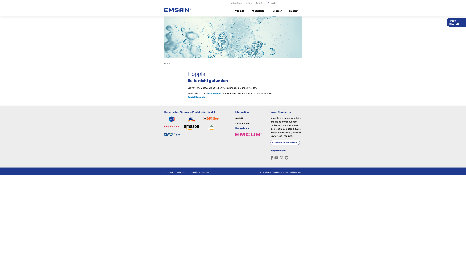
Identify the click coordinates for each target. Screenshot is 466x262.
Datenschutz (182, 172)
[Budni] (171, 119)
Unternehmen (236, 3)
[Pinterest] (286, 158)
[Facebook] (271, 158)
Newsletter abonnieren (286, 142)
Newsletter (259, 3)
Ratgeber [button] (277, 11)
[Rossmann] (172, 126)
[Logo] (177, 7)
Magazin (293, 11)
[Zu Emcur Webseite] (248, 134)
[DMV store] (172, 135)
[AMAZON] (192, 127)
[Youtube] (276, 158)
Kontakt (248, 3)
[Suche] (268, 3)
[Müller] (211, 118)
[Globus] (211, 127)
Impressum (168, 172)
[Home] (165, 63)
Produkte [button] (239, 11)
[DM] (191, 119)
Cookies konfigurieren (200, 172)
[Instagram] (281, 158)
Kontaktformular (197, 97)
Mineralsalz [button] (258, 11)
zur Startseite (213, 93)
